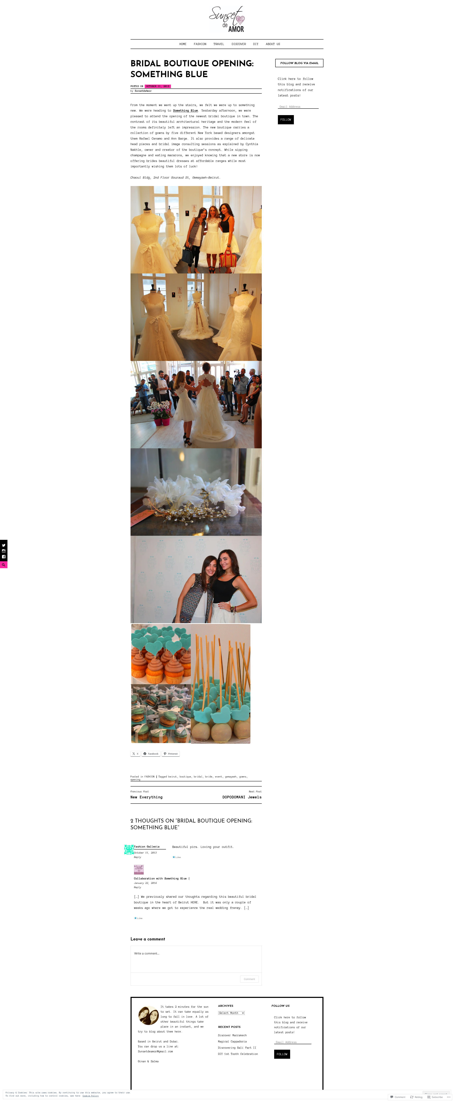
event (218, 777)
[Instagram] (4, 553)
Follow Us (280, 1006)
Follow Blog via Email (299, 63)
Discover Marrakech (232, 1035)
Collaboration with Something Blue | (162, 878)
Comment (249, 979)
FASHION (200, 44)
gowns (243, 777)
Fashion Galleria (147, 846)
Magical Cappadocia (232, 1041)
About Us (273, 44)
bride (208, 777)
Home (183, 44)
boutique (185, 777)
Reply (137, 857)
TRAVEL (219, 44)
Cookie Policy (91, 1096)
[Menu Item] (4, 558)
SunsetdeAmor (143, 91)
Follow (286, 119)
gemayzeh (231, 777)
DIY (256, 44)
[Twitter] (4, 547)
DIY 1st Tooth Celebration (238, 1054)
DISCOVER (239, 44)
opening (135, 779)
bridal (198, 777)
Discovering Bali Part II (237, 1047)
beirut (172, 777)
